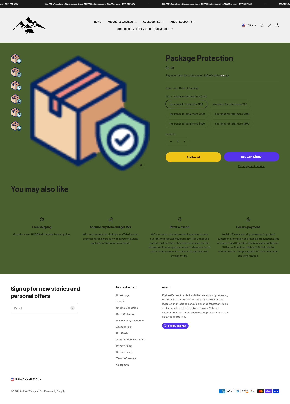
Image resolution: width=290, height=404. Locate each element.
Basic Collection (125, 314)
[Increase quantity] (184, 142)
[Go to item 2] (16, 73)
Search (120, 301)
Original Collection (127, 307)
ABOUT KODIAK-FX (181, 21)
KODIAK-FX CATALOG (120, 21)
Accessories (123, 326)
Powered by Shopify (54, 391)
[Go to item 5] (16, 113)
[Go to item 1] (16, 59)
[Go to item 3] (16, 86)
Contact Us (122, 364)
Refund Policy (124, 351)
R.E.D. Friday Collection (130, 320)
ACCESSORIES (151, 21)
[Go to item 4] (16, 99)
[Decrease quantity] (171, 142)
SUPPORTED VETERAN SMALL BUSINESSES (143, 28)
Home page (123, 295)
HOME (97, 21)
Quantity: (171, 133)
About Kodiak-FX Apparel (131, 339)
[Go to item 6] (16, 126)
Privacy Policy (124, 345)
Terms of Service (126, 358)
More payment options (251, 166)
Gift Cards (122, 333)
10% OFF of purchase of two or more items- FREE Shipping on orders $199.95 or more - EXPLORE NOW (78, 4)
